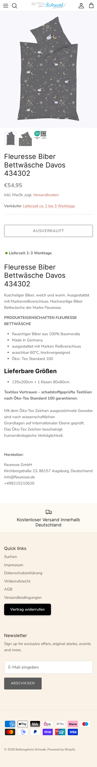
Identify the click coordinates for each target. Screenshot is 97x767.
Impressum (13, 564)
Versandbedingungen (23, 597)
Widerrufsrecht (17, 581)
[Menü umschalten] (5, 5)
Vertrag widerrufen (27, 609)
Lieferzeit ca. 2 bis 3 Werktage (49, 206)
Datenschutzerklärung (23, 573)
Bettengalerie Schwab (31, 749)
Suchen (10, 556)
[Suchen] (17, 5)
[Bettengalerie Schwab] (48, 6)
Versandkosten (46, 194)
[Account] (80, 5)
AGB (8, 589)
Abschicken (23, 683)
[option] (48, 70)
